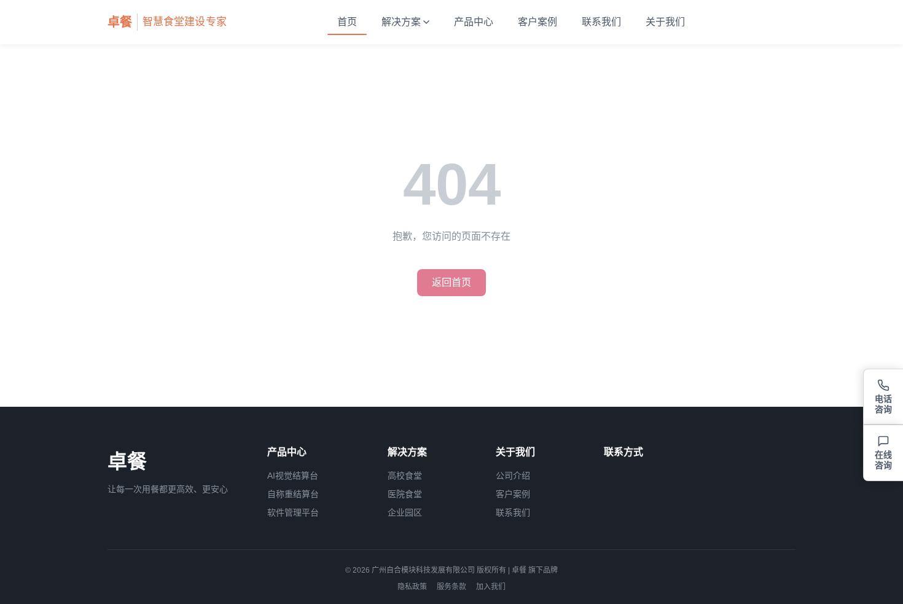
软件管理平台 (293, 512)
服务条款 (451, 586)
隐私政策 (412, 586)
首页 (347, 22)
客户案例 (537, 22)
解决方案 (401, 22)
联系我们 (601, 22)
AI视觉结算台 (292, 475)
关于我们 (665, 22)
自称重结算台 (293, 494)
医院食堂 (405, 494)
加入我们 (491, 586)
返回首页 (451, 282)
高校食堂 (405, 475)
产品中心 (473, 22)
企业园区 (405, 512)
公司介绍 (513, 475)
